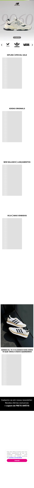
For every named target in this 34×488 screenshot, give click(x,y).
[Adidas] (17, 47)
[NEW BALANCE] (17, 40)
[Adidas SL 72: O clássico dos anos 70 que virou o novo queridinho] (17, 271)
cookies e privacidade (15, 457)
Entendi (17, 460)
